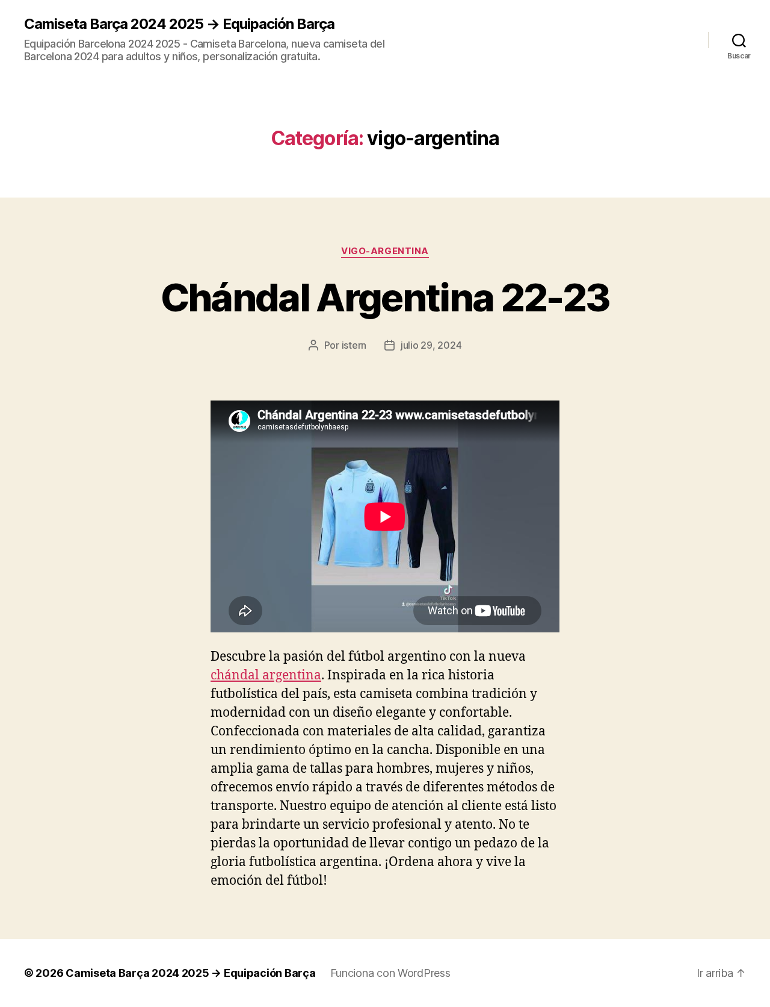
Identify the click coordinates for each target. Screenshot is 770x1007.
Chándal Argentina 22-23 (385, 297)
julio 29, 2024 (431, 345)
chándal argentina (266, 675)
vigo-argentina (385, 251)
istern (354, 345)
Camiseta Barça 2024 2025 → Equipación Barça (179, 24)
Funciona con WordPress (390, 973)
